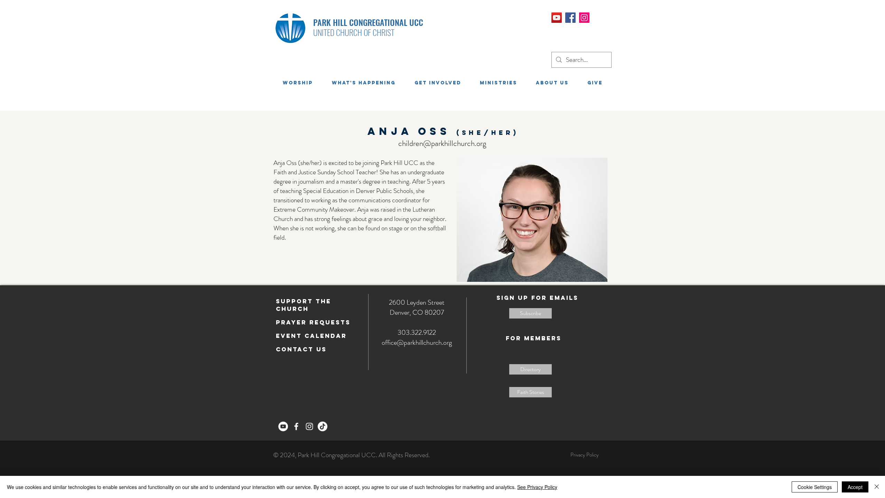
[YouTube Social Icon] (556, 17)
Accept (855, 486)
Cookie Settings (815, 486)
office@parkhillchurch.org (417, 343)
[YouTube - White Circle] (283, 426)
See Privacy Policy (537, 486)
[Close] (877, 486)
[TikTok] (322, 426)
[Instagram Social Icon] (584, 17)
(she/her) (487, 133)
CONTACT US (301, 349)
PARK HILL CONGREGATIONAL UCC (368, 22)
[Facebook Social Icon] (570, 17)
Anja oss (411, 131)
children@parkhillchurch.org (442, 143)
